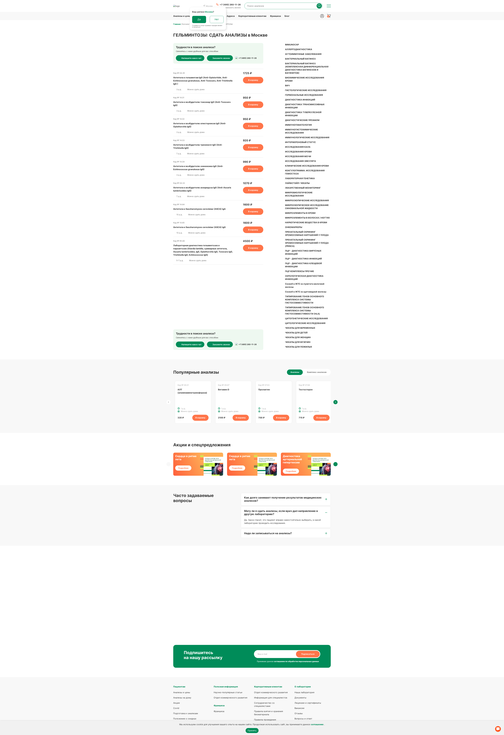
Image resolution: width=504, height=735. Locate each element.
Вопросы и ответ (303, 718)
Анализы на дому (182, 697)
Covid (176, 708)
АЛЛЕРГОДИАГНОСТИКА (298, 49)
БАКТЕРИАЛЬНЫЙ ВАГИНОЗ (300, 58)
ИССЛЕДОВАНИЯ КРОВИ (298, 151)
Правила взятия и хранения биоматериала (268, 713)
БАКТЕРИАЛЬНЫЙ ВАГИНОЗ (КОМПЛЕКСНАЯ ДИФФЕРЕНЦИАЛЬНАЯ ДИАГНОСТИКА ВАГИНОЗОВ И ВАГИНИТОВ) (306, 68)
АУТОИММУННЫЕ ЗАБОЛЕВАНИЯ (303, 54)
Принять (252, 730)
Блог (287, 16)
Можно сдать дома (195, 89)
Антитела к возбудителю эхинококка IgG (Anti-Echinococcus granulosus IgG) (198, 168)
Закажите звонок (221, 58)
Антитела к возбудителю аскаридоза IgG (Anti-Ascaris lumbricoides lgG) (202, 189)
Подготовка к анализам (185, 713)
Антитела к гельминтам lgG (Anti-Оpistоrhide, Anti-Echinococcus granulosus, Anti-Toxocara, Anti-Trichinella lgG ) (202, 80)
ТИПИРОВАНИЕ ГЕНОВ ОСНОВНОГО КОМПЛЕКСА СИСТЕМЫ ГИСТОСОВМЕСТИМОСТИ (304, 299)
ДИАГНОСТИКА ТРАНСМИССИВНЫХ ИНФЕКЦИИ (304, 106)
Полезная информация (226, 686)
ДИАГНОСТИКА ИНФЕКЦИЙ (300, 99)
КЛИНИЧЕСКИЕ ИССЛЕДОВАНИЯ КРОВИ (307, 165)
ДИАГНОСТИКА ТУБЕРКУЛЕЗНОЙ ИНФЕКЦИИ (303, 114)
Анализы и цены (182, 16)
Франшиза (275, 16)
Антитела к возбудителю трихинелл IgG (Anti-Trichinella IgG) (197, 146)
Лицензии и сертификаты (308, 703)
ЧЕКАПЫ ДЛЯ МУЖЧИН (297, 342)
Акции (176, 703)
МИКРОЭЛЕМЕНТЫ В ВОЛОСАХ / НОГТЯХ (307, 217)
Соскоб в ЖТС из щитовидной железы (305, 291)
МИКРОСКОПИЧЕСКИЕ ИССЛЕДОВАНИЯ (307, 200)
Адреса (231, 16)
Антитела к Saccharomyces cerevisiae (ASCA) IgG (199, 227)
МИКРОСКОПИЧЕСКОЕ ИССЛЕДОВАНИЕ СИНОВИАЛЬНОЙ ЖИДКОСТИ (307, 207)
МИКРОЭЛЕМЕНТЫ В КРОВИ (300, 213)
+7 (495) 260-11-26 (248, 58)
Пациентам (179, 686)
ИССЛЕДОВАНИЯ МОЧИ (298, 156)
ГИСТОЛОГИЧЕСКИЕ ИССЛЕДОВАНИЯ (305, 90)
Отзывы (299, 713)
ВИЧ (287, 85)
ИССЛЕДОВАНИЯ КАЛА (297, 147)
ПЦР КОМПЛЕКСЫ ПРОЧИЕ (299, 271)
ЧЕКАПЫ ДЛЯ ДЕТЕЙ (296, 332)
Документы (300, 697)
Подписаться (307, 654)
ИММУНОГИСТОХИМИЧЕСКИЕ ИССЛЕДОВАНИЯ (301, 131)
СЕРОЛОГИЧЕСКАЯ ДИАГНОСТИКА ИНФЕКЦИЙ (304, 277)
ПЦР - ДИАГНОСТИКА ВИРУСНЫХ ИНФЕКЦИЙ (303, 252)
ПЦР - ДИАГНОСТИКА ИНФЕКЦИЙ (303, 258)
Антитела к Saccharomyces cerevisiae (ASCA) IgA (199, 209)
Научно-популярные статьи (228, 692)
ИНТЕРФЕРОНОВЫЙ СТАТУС (300, 142)
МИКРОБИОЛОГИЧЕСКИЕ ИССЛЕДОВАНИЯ (299, 194)
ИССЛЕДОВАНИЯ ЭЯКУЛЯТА (300, 161)
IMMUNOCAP (292, 44)
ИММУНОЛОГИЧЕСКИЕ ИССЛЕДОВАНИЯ (307, 137)
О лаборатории (303, 686)
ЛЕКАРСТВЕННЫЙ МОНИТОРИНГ (303, 188)
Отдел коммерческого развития (230, 697)
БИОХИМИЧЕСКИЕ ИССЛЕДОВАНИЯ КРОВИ (304, 79)
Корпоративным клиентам (252, 16)
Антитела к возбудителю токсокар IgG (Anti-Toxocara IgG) (201, 103)
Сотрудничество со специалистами (264, 704)
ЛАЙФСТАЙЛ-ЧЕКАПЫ (297, 183)
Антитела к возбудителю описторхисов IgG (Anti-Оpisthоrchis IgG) (199, 125)
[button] (168, 402)
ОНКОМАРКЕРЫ (293, 227)
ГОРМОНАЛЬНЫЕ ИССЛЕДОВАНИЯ (304, 95)
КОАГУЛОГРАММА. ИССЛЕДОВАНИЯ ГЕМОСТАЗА (305, 172)
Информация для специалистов (270, 697)
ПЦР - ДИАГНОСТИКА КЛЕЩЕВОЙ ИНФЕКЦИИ (303, 265)
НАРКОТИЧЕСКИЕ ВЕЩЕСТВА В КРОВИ (306, 222)
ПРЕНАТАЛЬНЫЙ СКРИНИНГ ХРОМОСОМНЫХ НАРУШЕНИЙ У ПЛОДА (307, 233)
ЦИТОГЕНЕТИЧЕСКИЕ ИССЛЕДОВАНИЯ (306, 318)
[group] (193, 402)
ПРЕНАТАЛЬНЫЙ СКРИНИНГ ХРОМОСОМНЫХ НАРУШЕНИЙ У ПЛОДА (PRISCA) (307, 242)
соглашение (317, 724)
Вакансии (299, 708)
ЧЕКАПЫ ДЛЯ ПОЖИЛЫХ (298, 346)
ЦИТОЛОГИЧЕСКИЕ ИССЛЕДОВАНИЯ (305, 323)
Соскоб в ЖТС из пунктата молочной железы (304, 285)
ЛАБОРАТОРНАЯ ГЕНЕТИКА (300, 178)
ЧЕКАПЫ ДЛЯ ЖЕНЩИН (298, 337)
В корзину (253, 80)
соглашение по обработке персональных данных (296, 661)
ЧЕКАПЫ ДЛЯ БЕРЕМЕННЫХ (300, 328)
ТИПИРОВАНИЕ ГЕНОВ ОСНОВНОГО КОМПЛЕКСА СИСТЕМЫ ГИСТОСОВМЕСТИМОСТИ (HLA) (304, 310)
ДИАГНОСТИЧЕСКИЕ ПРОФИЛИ (302, 120)
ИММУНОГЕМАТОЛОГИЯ (298, 125)
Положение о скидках (184, 718)
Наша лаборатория (304, 692)
